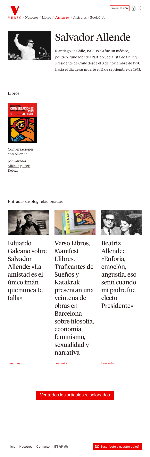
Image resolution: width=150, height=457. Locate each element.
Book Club (97, 17)
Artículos (80, 17)
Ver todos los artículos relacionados (75, 395)
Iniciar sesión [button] (120, 8)
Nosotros (31, 17)
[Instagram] (66, 447)
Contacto (43, 446)
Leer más (14, 363)
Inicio (11, 446)
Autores (62, 17)
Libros (46, 17)
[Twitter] (61, 447)
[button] (134, 8)
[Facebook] (56, 447)
